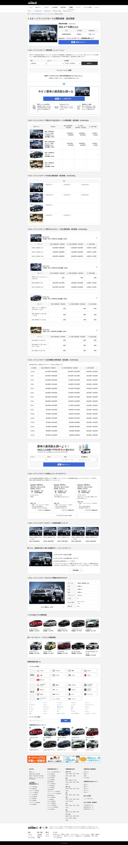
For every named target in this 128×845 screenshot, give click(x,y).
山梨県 (67, 784)
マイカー (97, 7)
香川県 (70, 811)
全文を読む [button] (76, 570)
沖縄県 (67, 820)
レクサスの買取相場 (51, 775)
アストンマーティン (89, 704)
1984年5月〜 (67, 215)
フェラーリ (87, 702)
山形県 (70, 775)
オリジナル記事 (87, 7)
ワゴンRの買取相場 (33, 796)
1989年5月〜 (49, 205)
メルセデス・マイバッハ (90, 713)
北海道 (67, 773)
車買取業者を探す (47, 11)
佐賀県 (70, 816)
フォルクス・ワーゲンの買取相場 (54, 793)
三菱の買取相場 (50, 789)
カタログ (46, 7)
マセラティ (73, 702)
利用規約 (92, 834)
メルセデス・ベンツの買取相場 (53, 791)
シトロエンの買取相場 (51, 805)
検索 (66, 720)
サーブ (58, 709)
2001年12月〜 (50, 194)
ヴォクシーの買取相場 (33, 792)
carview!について (56, 834)
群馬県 (77, 782)
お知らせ (67, 834)
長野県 (70, 788)
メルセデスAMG (75, 713)
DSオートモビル (61, 713)
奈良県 (67, 801)
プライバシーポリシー (75, 834)
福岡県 (67, 816)
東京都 (67, 780)
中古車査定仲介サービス (88, 805)
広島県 (77, 805)
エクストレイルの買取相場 (34, 802)
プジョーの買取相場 (51, 803)
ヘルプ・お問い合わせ (88, 798)
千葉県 (67, 782)
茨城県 (70, 782)
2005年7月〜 (49, 184)
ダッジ (30, 707)
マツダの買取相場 (50, 785)
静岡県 (74, 794)
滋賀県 (77, 799)
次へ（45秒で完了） (64, 99)
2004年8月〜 (67, 184)
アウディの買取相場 (51, 797)
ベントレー (73, 704)
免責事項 (97, 834)
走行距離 (66, 60)
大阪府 (67, 799)
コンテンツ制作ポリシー (58, 836)
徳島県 (67, 811)
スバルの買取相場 (50, 787)
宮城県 (77, 773)
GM (72, 709)
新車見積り (63, 7)
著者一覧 (66, 836)
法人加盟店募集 (87, 836)
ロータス (87, 707)
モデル (48, 456)
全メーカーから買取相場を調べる (54, 771)
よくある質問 (86, 777)
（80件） (93, 34)
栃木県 (74, 782)
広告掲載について (78, 836)
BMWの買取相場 (50, 795)
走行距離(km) (84, 456)
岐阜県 (70, 794)
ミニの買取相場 (50, 799)
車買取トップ (30, 11)
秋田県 (67, 775)
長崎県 (74, 816)
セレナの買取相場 (32, 800)
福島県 (74, 775)
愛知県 (67, 794)
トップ (30, 7)
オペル (30, 711)
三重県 (77, 794)
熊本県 (77, 816)
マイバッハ (45, 709)
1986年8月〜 (49, 215)
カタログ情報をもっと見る (47, 607)
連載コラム (86, 792)
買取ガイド (86, 786)
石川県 (77, 788)
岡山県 (74, 805)
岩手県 (74, 773)
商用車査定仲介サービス (88, 809)
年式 (31, 60)
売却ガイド (86, 788)
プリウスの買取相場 (33, 786)
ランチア (73, 711)
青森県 (70, 773)
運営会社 (63, 834)
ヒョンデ (31, 709)
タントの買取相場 (32, 798)
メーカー (32, 456)
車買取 (71, 7)
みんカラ (47, 836)
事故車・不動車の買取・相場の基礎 (36, 775)
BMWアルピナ (60, 707)
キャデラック (32, 704)
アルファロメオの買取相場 (52, 807)
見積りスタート (79, 42)
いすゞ (30, 702)
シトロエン (59, 702)
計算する (89, 63)
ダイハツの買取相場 (51, 783)
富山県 (74, 788)
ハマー (86, 709)
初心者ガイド (86, 771)
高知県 (77, 811)
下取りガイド (86, 790)
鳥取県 (67, 805)
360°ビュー (38, 7)
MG (58, 711)
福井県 (67, 790)
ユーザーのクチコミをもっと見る (64, 515)
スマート (45, 702)
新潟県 (67, 788)
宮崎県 (70, 818)
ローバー (45, 711)
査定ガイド (86, 784)
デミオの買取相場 (32, 804)
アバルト (45, 713)
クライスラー (46, 707)
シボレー (45, 704)
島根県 (70, 805)
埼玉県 (75, 780)
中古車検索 (54, 7)
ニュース (78, 7)
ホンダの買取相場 (50, 777)
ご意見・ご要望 (94, 836)
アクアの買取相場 (32, 788)
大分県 (67, 818)
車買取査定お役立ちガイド (68, 11)
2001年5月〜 (67, 194)
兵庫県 (70, 799)
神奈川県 (71, 780)
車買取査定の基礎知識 (57, 11)
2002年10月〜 (85, 184)
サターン (87, 711)
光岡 (30, 713)
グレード (49, 60)
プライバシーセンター (85, 834)
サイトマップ (71, 836)
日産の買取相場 (50, 781)
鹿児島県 (74, 818)
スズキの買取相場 (50, 779)
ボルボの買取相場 (50, 809)
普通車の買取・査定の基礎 (34, 773)
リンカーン (59, 704)
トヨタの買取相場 (50, 773)
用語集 (85, 775)
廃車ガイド (86, 773)
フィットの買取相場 (33, 794)
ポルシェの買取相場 (51, 801)
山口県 (67, 807)
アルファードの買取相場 (34, 790)
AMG (72, 707)
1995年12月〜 (85, 194)
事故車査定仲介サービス (88, 807)
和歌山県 (71, 801)
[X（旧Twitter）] (43, 827)
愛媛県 (74, 811)
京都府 (74, 799)
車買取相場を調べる (38, 11)
